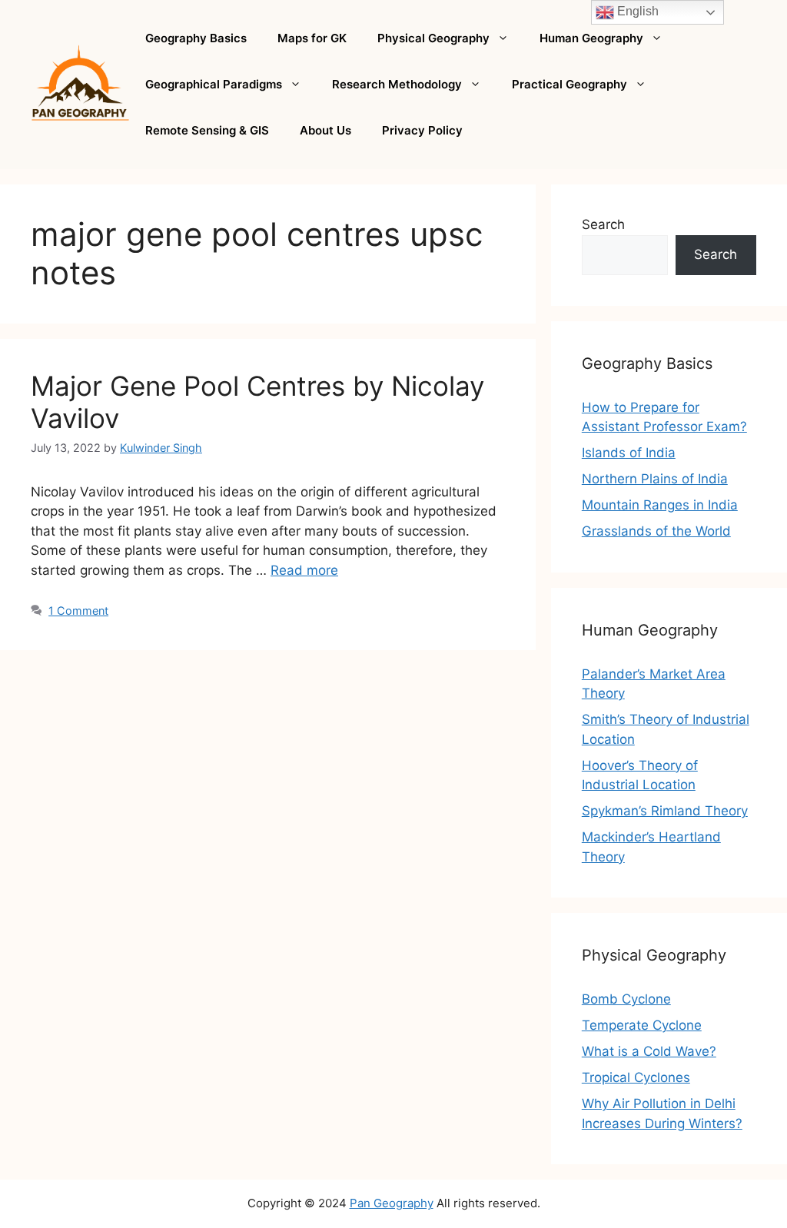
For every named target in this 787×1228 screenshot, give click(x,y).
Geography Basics (196, 38)
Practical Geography (569, 84)
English (636, 11)
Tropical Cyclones (636, 1077)
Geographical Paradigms (213, 84)
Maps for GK (312, 38)
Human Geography (591, 38)
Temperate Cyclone (642, 1025)
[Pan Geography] (80, 83)
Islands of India (629, 452)
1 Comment (78, 610)
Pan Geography (391, 1203)
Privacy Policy (422, 130)
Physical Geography (433, 38)
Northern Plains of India (655, 478)
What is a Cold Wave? (649, 1051)
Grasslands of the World (656, 531)
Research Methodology (397, 84)
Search (603, 224)
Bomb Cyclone (626, 999)
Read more (304, 570)
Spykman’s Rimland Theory (665, 810)
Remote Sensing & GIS (207, 130)
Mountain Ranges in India (660, 505)
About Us (325, 130)
